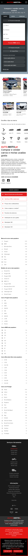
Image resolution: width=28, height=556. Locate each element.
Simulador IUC (9, 227)
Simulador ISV (9, 222)
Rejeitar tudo (18, 551)
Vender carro (14, 452)
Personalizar (13, 553)
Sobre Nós (14, 500)
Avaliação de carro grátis (12, 217)
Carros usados (14, 450)
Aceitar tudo (7, 551)
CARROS (5, 16)
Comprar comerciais (14, 473)
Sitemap (14, 494)
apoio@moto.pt (16, 532)
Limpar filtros (15, 51)
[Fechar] (25, 540)
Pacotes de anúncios (11, 213)
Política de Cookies (15, 548)
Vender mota (14, 465)
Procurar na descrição (15, 20)
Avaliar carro (14, 454)
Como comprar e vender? (12, 208)
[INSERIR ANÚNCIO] (26, 2)
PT (14, 505)
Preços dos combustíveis (12, 203)
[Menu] (1, 2)
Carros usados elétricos (9, 58)
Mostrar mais (6, 69)
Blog (14, 496)
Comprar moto (14, 462)
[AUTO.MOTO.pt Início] (14, 2)
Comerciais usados (14, 475)
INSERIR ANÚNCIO (14, 190)
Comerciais (22, 16)
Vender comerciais (14, 477)
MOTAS (13, 16)
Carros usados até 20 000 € (10, 65)
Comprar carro (14, 448)
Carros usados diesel (9, 61)
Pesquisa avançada (14, 47)
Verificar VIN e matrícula (12, 199)
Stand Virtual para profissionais (14, 194)
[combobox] (14, 25)
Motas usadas (14, 463)
